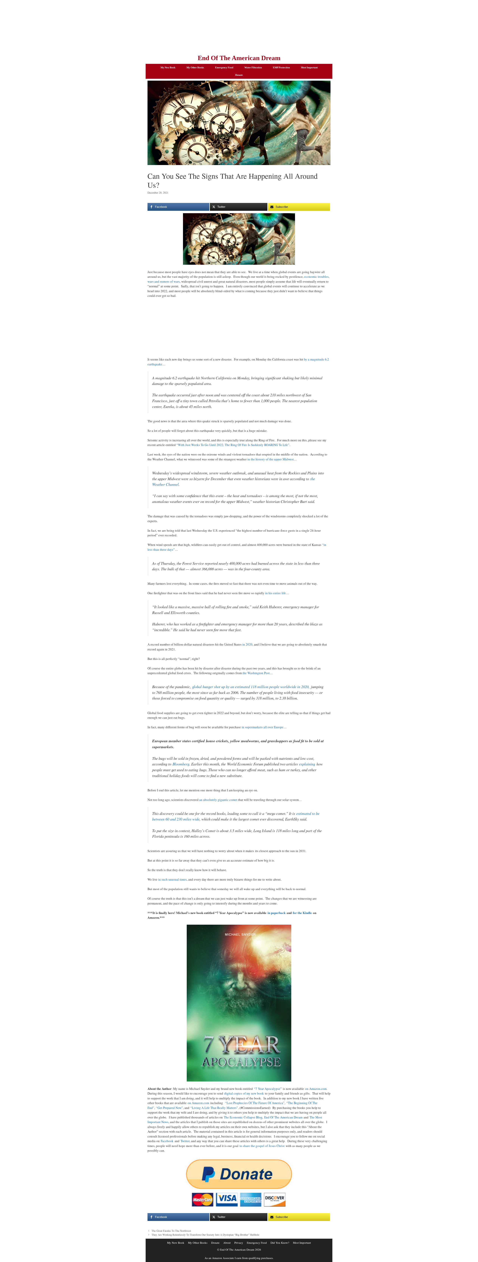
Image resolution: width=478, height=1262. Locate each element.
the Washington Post (256, 673)
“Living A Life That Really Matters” (214, 1108)
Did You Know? (280, 1242)
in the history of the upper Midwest (270, 459)
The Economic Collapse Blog (243, 1117)
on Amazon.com (316, 1089)
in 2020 (247, 644)
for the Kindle (302, 912)
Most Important (309, 67)
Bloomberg (181, 764)
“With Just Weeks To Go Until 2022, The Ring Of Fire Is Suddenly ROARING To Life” (232, 445)
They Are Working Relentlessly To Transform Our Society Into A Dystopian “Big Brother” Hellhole (205, 1234)
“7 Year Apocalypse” (268, 1089)
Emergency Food (224, 67)
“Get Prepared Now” (169, 1108)
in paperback (276, 912)
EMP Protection (281, 67)
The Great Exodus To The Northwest (171, 1231)
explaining (307, 764)
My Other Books (195, 67)
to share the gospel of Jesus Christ (262, 1146)
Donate (239, 75)
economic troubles (316, 276)
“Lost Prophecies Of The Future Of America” (255, 1103)
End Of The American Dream (239, 58)
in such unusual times (172, 879)
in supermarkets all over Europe (262, 727)
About (227, 1242)
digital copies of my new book (244, 1093)
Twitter (185, 1141)
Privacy (238, 1242)
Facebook (167, 1141)
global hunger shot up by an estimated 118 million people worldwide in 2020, (251, 686)
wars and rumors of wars (164, 281)
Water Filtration (253, 67)
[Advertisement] (239, 26)
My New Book (168, 67)
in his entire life (275, 593)
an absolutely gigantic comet (218, 800)
